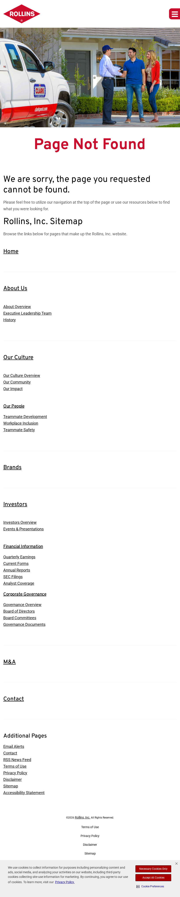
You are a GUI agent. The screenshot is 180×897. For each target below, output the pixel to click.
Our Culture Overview (21, 375)
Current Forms (16, 563)
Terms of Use (15, 766)
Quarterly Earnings (19, 557)
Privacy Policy (15, 773)
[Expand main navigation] (174, 13)
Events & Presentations (23, 529)
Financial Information (23, 547)
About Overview (17, 306)
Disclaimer (12, 779)
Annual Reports (16, 570)
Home (10, 251)
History (9, 320)
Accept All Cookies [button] (153, 877)
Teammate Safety (19, 429)
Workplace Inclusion (20, 423)
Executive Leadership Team (27, 313)
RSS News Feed (17, 759)
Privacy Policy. (65, 882)
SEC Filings (13, 576)
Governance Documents (24, 624)
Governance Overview (22, 604)
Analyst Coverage (18, 583)
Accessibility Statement (24, 792)
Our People (13, 406)
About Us (15, 288)
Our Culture (18, 357)
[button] (150, 886)
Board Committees (19, 618)
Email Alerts (13, 746)
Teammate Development (25, 416)
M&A (9, 662)
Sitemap (10, 786)
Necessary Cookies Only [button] (153, 868)
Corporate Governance (24, 594)
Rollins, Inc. (82, 817)
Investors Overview (20, 522)
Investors (15, 504)
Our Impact (13, 388)
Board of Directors (19, 611)
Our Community (17, 382)
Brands (12, 467)
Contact (13, 699)
